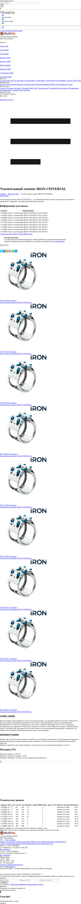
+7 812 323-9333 (6, 31)
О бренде (3, 844)
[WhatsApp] (13, 251)
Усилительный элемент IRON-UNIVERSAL (16, 302)
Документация (43, 88)
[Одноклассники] (7, 251)
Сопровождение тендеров (20, 90)
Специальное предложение (58, 88)
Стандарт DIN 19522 (73, 81)
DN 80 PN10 (4, 403)
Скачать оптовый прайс (8, 234)
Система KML (40, 81)
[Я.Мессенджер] (1, 251)
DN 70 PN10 (4, 352)
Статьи (70, 84)
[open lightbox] (4, 196)
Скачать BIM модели (25, 234)
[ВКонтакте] (4, 251)
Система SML (19, 81)
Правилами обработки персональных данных (27, 884)
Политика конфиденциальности (11, 865)
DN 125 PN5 (4, 505)
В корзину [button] (13, 301)
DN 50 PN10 (4, 301)
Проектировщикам (43, 84)
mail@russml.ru (17, 31)
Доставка (41, 844)
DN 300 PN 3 (4, 710)
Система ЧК (49, 81)
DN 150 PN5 (4, 556)
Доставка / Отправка (21, 88)
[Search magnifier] (2, 5)
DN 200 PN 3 (4, 607)
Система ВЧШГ (60, 81)
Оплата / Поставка (6, 88)
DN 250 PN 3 (4, 659)
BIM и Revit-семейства (59, 84)
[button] (40, 42)
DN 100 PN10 (5, 454)
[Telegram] (10, 251)
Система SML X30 (6, 81)
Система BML (29, 81)
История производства (8, 84)
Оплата (35, 844)
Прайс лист (33, 88)
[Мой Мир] (16, 251)
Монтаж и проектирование (26, 84)
